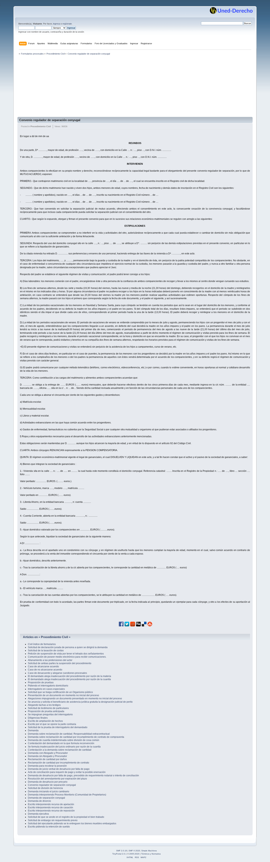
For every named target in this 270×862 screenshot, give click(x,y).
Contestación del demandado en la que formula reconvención (61, 743)
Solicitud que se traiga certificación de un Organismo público (60, 692)
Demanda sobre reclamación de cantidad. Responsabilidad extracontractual (69, 733)
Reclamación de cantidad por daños (47, 759)
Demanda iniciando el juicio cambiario (48, 791)
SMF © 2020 (134, 851)
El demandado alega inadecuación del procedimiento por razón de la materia (69, 676)
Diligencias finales (38, 717)
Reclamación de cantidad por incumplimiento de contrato (58, 762)
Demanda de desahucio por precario (47, 781)
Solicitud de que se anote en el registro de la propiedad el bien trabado (66, 817)
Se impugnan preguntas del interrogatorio (50, 714)
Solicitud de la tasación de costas (46, 650)
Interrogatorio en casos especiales (46, 689)
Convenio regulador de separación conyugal (49, 120)
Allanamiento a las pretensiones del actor (50, 660)
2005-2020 (134, 854)
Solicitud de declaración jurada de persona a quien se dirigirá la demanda (68, 647)
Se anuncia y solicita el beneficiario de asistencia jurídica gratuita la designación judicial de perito (80, 701)
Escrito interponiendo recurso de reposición (51, 810)
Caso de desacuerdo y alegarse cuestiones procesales (57, 673)
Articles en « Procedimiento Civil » (46, 637)
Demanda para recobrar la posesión (47, 765)
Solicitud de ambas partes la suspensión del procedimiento (59, 663)
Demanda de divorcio (39, 801)
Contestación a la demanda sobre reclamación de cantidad (59, 749)
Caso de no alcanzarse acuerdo (45, 669)
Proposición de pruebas (41, 682)
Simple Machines (149, 851)
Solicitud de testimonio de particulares (48, 708)
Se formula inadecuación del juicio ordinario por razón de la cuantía (64, 746)
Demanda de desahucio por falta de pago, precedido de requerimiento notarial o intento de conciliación (83, 775)
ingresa (56, 24)
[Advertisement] (134, 87)
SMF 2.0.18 (121, 851)
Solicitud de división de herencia (45, 788)
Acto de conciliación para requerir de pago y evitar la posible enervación (67, 772)
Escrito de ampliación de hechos (45, 721)
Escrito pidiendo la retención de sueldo (49, 826)
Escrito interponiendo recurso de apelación (51, 804)
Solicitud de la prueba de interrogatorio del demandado (57, 727)
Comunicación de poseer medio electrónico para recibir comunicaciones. (67, 656)
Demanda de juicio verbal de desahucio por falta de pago (59, 769)
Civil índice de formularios (42, 644)
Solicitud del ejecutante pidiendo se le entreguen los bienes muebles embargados (72, 823)
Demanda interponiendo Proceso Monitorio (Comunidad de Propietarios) (67, 794)
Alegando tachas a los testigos (44, 705)
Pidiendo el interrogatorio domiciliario (48, 685)
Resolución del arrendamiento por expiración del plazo (57, 778)
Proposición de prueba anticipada (46, 711)
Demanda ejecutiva (38, 813)
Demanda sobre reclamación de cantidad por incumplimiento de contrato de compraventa (76, 737)
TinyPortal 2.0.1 (119, 854)
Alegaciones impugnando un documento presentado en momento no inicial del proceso (75, 698)
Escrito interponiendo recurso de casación (50, 807)
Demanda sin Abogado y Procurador (47, 756)
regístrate (67, 24)
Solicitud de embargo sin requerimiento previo (52, 820)
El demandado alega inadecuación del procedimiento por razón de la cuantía (69, 679)
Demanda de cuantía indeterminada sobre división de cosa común (63, 740)
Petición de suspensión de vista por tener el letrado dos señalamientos (66, 653)
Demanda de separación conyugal (46, 797)
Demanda (33, 730)
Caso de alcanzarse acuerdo (43, 666)
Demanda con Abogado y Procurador (48, 753)
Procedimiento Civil (40, 126)
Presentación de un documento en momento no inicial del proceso (63, 695)
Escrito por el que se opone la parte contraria (52, 724)
